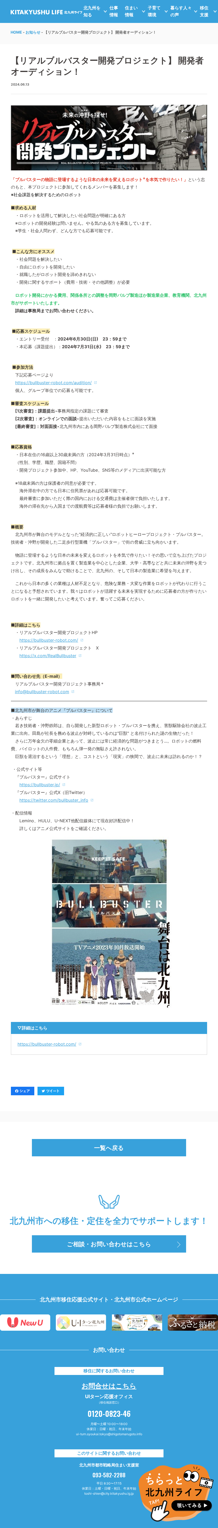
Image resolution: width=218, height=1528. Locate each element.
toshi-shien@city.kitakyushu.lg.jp (109, 1493)
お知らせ (33, 32)
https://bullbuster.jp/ (39, 784)
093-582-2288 (109, 1475)
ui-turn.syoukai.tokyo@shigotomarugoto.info (109, 1434)
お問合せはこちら (109, 1385)
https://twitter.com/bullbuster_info (53, 800)
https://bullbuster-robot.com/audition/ (53, 382)
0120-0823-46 (109, 1413)
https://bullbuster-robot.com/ (47, 1044)
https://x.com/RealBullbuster (47, 655)
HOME (16, 32)
